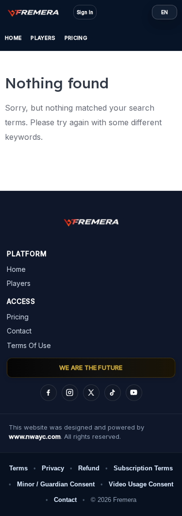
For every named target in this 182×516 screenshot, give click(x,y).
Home (13, 37)
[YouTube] (134, 392)
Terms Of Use (29, 345)
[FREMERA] (38, 12)
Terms (18, 468)
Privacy (53, 468)
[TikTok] (112, 392)
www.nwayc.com (35, 436)
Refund (88, 468)
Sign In (85, 12)
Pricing (76, 37)
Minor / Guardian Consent (56, 484)
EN (164, 12)
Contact (19, 331)
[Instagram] (70, 392)
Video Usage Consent (141, 484)
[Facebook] (48, 392)
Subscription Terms (143, 468)
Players (43, 37)
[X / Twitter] (91, 392)
